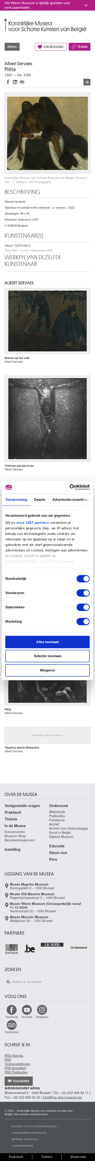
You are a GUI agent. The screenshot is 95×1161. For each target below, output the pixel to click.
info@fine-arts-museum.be (62, 1097)
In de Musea (15, 825)
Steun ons (58, 852)
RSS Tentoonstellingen (17, 1062)
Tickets (82, 47)
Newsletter (21, 1081)
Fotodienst (57, 820)
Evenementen (15, 832)
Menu (12, 47)
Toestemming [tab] (16, 500)
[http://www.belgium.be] (30, 949)
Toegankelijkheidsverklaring (29, 1132)
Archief (54, 824)
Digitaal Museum (61, 836)
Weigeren (47, 670)
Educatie (57, 846)
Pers (53, 859)
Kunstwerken (86, 82)
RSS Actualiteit (15, 1068)
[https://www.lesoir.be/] (52, 944)
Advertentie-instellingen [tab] (71, 500)
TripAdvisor (12, 1032)
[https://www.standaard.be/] (79, 947)
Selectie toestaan (47, 656)
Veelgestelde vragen (22, 805)
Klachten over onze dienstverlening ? (35, 1126)
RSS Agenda (14, 1055)
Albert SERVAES (29, 248)
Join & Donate (53, 47)
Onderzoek (58, 805)
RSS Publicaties (16, 1072)
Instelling (13, 849)
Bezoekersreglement (20, 840)
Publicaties (57, 816)
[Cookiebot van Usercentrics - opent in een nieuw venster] (69, 487)
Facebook (12, 1017)
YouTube (27, 1017)
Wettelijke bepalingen (25, 1139)
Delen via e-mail (21, 82)
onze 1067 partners (32, 523)
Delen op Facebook (8, 82)
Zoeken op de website (8, 982)
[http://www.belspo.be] (12, 949)
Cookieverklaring (22, 1145)
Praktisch (13, 812)
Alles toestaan (47, 642)
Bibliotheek (57, 812)
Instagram (42, 1017)
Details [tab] (39, 500)
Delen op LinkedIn (15, 82)
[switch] (83, 593)
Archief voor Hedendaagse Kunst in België (68, 830)
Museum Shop (15, 836)
